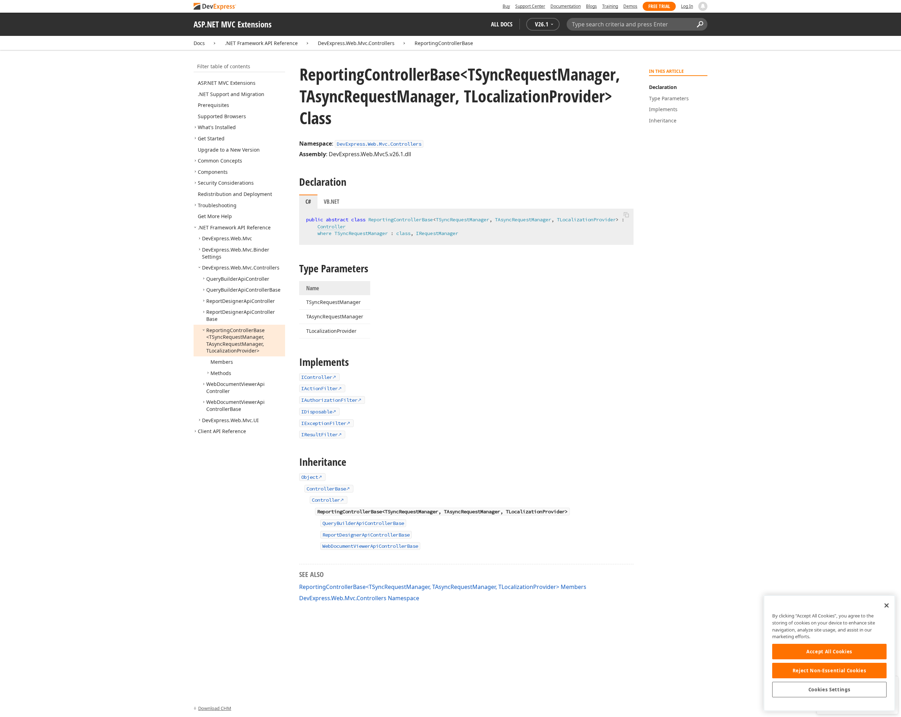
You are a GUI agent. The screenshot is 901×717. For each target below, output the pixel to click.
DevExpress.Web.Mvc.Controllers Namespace (359, 598)
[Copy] (626, 214)
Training (610, 6)
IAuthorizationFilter (329, 400)
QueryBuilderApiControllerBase (363, 523)
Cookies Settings (829, 689)
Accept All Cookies (829, 651)
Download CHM (214, 708)
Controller (331, 226)
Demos (630, 6)
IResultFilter (319, 434)
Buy (506, 6)
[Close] (886, 605)
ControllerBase (326, 489)
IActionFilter (319, 388)
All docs (501, 24)
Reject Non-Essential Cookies (829, 670)
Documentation (565, 6)
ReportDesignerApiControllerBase (366, 535)
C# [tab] (308, 201)
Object (309, 477)
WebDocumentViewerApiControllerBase (370, 546)
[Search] (699, 24)
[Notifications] (702, 6)
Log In (687, 6)
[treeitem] (227, 83)
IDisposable (316, 411)
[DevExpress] (215, 7)
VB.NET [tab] (331, 201)
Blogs (591, 6)
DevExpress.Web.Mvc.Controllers (356, 43)
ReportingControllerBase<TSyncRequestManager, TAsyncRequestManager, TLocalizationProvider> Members (442, 587)
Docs (199, 43)
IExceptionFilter (323, 423)
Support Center (530, 6)
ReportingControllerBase (444, 43)
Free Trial (659, 6)
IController (316, 377)
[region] (829, 653)
